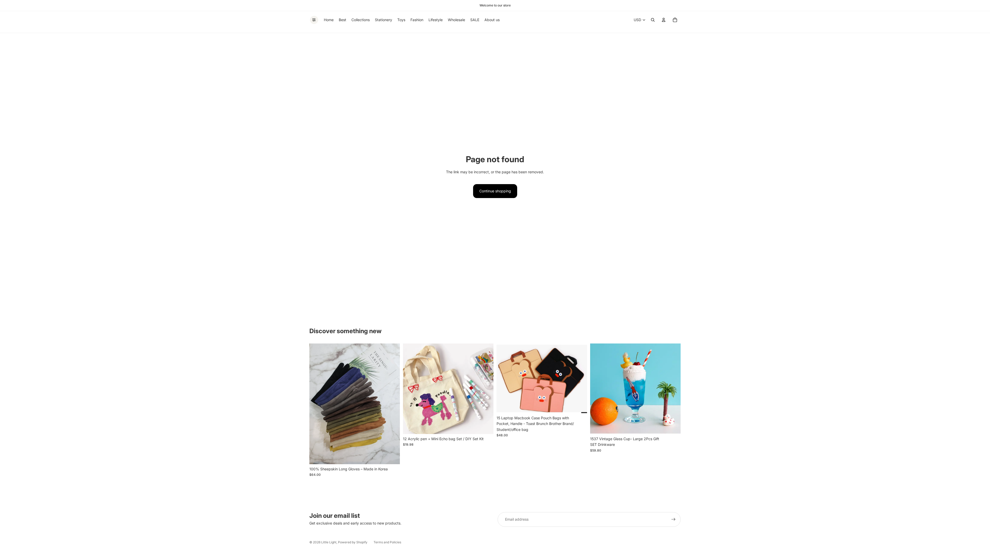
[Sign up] (673, 519)
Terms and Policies (387, 542)
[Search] (652, 20)
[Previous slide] (317, 403)
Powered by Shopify (352, 542)
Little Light (328, 542)
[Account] (663, 20)
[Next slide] (392, 403)
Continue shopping (495, 191)
